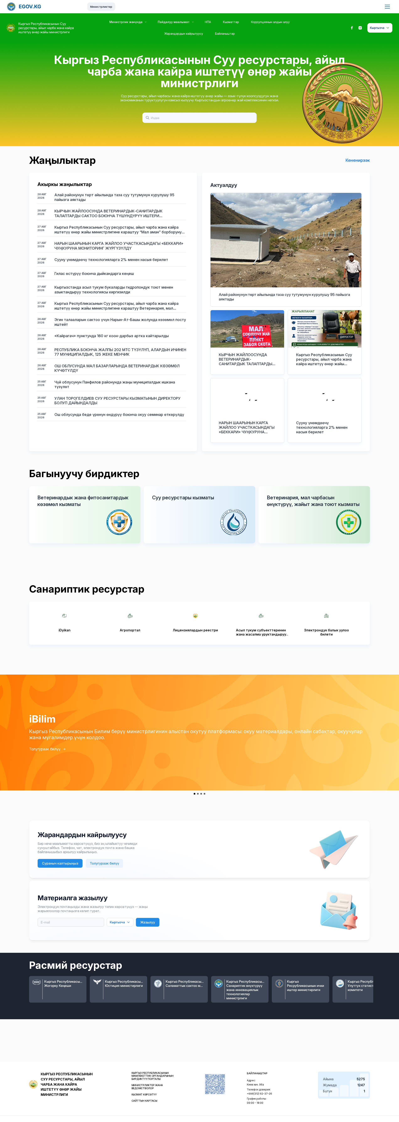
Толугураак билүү (44, 749)
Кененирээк (357, 160)
